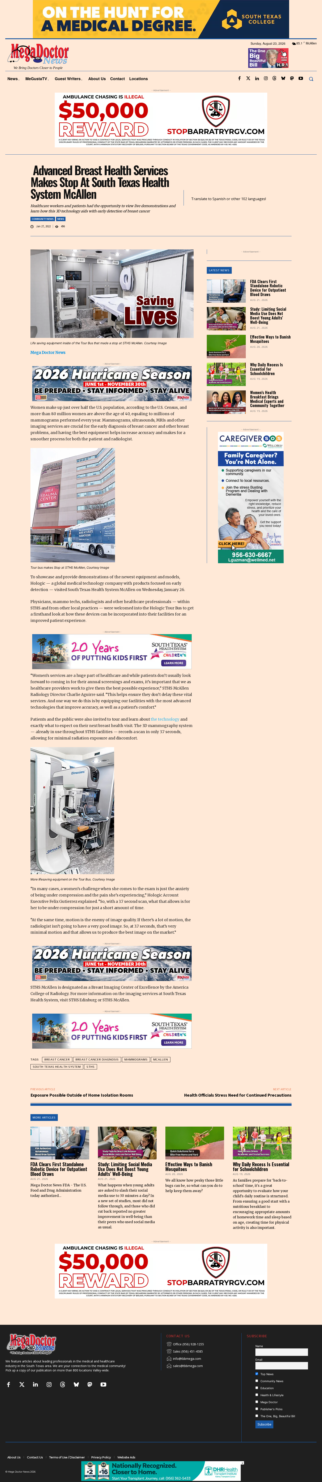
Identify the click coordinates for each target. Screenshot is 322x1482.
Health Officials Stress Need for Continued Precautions (238, 1106)
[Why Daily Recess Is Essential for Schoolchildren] (226, 386)
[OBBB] (268, 70)
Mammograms (136, 1071)
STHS (91, 1078)
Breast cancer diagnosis (97, 1071)
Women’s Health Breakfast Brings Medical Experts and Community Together (267, 410)
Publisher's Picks (271, 1420)
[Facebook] (239, 90)
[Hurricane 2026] (112, 395)
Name (259, 1358)
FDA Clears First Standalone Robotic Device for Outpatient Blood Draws (268, 299)
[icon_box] (185, 1356)
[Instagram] (265, 90)
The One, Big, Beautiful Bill (277, 1427)
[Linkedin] (257, 90)
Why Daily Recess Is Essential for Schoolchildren (266, 381)
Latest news (219, 282)
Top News (267, 1385)
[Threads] (274, 90)
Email (258, 1371)
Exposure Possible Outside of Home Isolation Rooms (81, 1106)
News (60, 230)
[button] (311, 90)
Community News (43, 230)
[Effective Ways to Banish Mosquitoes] (226, 358)
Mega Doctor (269, 1413)
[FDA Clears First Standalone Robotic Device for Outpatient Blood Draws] (226, 302)
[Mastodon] (292, 90)
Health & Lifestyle (271, 1406)
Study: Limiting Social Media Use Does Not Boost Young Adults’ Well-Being (268, 327)
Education (267, 1399)
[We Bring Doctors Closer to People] (38, 1356)
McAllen (160, 1071)
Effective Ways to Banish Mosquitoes (270, 351)
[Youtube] (300, 90)
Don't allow (218, 6)
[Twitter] (248, 90)
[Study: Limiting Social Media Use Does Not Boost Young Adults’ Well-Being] (226, 330)
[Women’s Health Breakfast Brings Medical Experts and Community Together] (226, 413)
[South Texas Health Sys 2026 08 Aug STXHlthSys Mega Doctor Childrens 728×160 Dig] (112, 663)
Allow (235, 6)
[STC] (161, 31)
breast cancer (57, 1071)
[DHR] (161, 1480)
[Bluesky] (283, 90)
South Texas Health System (57, 1078)
